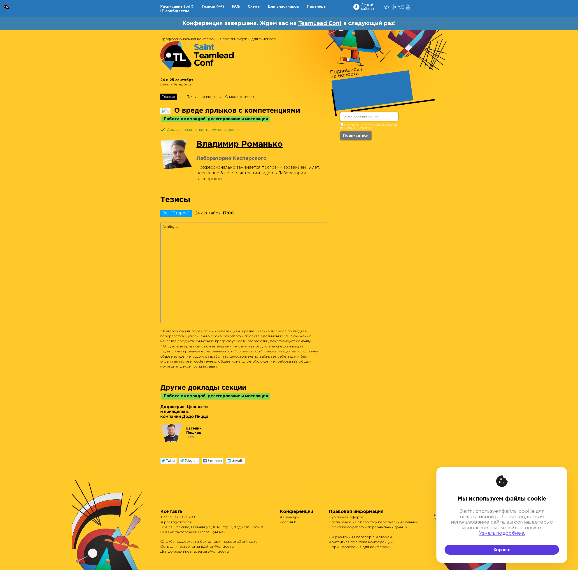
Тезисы (208, 6)
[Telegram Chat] (387, 7)
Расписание (171, 6)
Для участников (283, 6)
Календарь (289, 517)
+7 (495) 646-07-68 (178, 517)
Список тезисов (239, 97)
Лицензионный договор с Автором (360, 537)
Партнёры (316, 6)
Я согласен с (368, 126)
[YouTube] (408, 7)
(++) (220, 6)
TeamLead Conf (320, 23)
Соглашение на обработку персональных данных (373, 522)
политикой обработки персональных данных (368, 126)
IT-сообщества (174, 11)
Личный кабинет (367, 7)
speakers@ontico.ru (211, 551)
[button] (168, 461)
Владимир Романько (239, 144)
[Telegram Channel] (393, 7)
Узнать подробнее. (502, 533)
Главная (168, 97)
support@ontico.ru (176, 522)
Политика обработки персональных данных (368, 527)
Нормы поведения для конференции (361, 547)
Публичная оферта (346, 517)
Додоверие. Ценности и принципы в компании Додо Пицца (184, 411)
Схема (254, 6)
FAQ (236, 6)
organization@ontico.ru (213, 546)
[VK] (401, 7)
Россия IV (289, 522)
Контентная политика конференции (361, 542)
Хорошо (501, 549)
